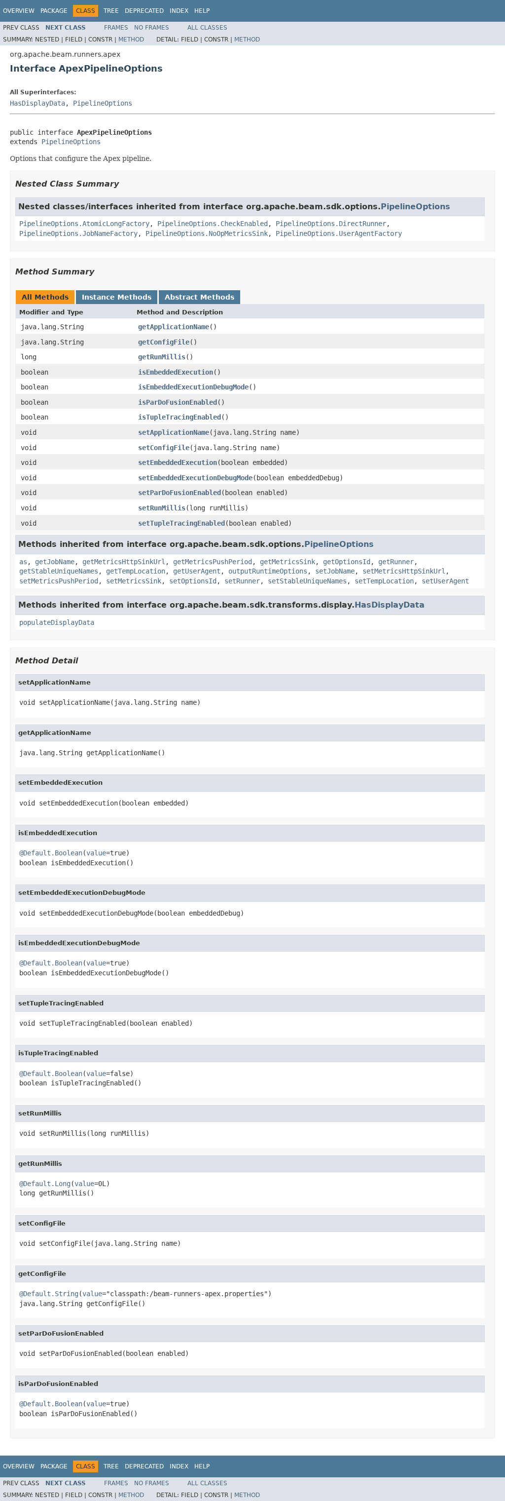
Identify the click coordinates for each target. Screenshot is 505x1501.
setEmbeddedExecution (177, 462)
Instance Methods (116, 297)
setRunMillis (161, 508)
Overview (19, 10)
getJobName (54, 562)
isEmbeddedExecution (175, 372)
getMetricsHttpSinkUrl (123, 562)
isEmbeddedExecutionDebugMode (193, 387)
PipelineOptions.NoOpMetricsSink (206, 233)
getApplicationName (173, 327)
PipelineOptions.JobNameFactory (78, 233)
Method (131, 39)
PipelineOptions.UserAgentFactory (339, 233)
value (96, 853)
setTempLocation (384, 581)
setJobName (335, 571)
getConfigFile (163, 342)
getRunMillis (161, 357)
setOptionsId (192, 581)
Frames (116, 27)
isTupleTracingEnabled (179, 417)
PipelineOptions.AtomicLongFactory (84, 224)
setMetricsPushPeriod (58, 581)
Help (202, 10)
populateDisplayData (56, 622)
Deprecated (144, 10)
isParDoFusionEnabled (177, 402)
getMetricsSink (287, 562)
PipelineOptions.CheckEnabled (212, 224)
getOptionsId (346, 562)
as (23, 562)
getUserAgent (196, 571)
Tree (111, 10)
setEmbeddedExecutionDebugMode (195, 478)
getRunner (396, 562)
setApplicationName (173, 432)
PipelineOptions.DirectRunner (331, 224)
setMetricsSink (133, 581)
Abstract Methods (199, 297)
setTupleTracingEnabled (181, 523)
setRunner (242, 581)
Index (179, 10)
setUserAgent (445, 581)
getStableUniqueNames (58, 571)
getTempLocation (135, 571)
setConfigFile (163, 448)
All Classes (207, 27)
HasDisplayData (37, 103)
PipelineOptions (102, 103)
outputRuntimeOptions (267, 571)
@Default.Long (45, 1184)
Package (54, 10)
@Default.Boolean (50, 853)
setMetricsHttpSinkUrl (403, 571)
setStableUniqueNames (307, 581)
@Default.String (48, 1294)
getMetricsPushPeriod (212, 562)
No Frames (151, 27)
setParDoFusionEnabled (179, 493)
